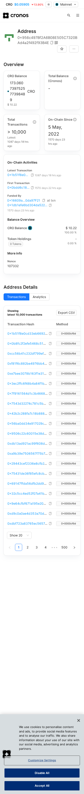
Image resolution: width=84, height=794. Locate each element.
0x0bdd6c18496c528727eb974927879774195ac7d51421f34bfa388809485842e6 (18, 187)
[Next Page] (74, 547)
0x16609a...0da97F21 (23, 200)
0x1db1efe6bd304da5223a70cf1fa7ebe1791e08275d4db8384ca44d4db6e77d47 (27, 205)
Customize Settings (42, 760)
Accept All (42, 785)
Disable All (42, 773)
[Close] (79, 720)
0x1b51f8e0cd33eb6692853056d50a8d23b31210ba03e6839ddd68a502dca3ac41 (18, 175)
